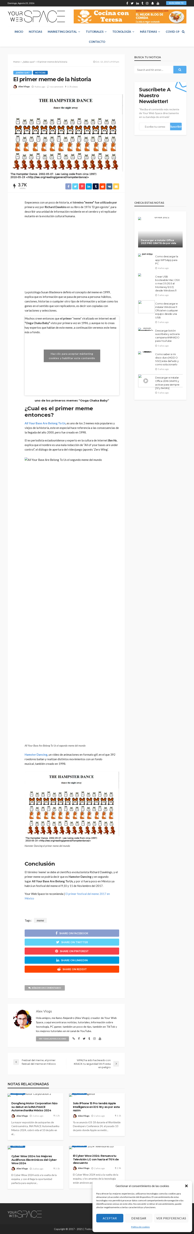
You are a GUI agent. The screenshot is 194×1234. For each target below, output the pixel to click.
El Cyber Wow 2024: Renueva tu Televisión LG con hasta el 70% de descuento (96, 1159)
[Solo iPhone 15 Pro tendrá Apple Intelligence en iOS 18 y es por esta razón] (82, 1095)
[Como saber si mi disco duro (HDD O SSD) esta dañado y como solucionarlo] (145, 352)
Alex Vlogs (24, 86)
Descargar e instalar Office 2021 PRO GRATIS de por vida (158, 242)
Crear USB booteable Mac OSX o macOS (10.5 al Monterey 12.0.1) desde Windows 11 (167, 283)
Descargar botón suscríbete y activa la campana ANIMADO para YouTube (167, 336)
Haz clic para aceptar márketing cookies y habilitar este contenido (72, 356)
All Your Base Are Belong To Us (45, 423)
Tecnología (121, 31)
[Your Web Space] (36, 16)
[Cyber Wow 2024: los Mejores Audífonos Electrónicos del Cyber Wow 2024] (9, 1148)
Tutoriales (94, 31)
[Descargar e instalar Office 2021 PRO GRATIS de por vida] (160, 232)
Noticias (35, 31)
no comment (56, 86)
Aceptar (110, 1218)
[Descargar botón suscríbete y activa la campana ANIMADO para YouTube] (145, 329)
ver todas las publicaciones (52, 1039)
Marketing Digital (62, 31)
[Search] (183, 32)
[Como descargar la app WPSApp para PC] (145, 255)
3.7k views (72, 86)
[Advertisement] (72, 254)
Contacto (97, 41)
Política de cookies (140, 1226)
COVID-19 (172, 31)
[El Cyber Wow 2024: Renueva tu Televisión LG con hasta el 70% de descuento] (91, 1147)
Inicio (19, 31)
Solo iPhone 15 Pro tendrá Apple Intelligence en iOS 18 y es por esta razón (96, 1107)
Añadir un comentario (46, 987)
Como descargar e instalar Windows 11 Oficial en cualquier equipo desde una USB (166, 310)
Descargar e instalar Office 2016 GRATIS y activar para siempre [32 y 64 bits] (167, 383)
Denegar (138, 1218)
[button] (186, 1186)
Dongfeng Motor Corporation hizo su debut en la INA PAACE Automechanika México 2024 (34, 1107)
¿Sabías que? (23, 72)
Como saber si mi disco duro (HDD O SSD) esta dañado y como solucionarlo (166, 359)
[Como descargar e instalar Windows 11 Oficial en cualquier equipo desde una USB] (146, 306)
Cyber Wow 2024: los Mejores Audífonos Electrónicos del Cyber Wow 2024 (34, 1159)
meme (40, 920)
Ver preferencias (171, 1218)
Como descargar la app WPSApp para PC (166, 260)
